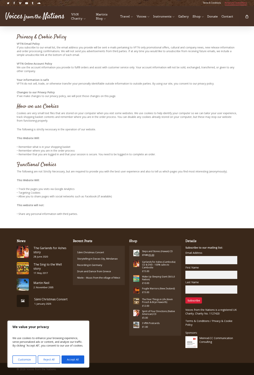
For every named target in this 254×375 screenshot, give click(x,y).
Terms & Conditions (197, 321)
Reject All (48, 359)
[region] (48, 344)
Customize (24, 359)
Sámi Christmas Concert (90, 252)
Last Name (192, 282)
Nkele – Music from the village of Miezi (98, 277)
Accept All (73, 359)
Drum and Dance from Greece (94, 271)
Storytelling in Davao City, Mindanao (97, 258)
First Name (192, 267)
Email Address (193, 253)
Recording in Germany (89, 265)
